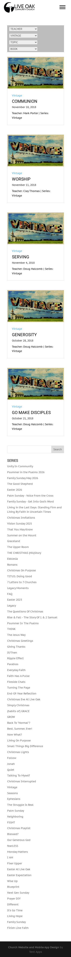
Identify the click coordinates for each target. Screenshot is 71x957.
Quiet (10, 769)
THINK (11, 629)
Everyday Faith (16, 670)
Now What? (14, 734)
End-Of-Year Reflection (21, 693)
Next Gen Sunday (18, 892)
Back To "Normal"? (18, 723)
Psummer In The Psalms (23, 623)
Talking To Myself (18, 775)
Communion (24, 101)
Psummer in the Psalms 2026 (25, 472)
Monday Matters (17, 851)
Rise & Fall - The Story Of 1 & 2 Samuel (32, 617)
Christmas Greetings (20, 641)
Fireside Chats (16, 682)
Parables (12, 664)
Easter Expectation (19, 875)
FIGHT (11, 822)
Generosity (24, 334)
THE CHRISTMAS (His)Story (24, 553)
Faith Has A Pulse (18, 676)
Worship (21, 179)
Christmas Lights (18, 752)
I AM (10, 857)
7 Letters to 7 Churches (22, 582)
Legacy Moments (18, 588)
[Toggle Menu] (62, 7)
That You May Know (20, 529)
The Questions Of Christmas (25, 611)
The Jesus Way (16, 635)
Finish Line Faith (18, 928)
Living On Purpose (19, 740)
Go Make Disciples (31, 412)
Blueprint (13, 887)
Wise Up (12, 881)
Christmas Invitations (21, 517)
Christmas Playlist (18, 828)
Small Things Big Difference (25, 746)
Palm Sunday (15, 810)
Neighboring (15, 816)
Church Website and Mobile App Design (33, 947)
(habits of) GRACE (18, 711)
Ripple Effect (15, 658)
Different (13, 904)
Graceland (13, 541)
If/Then (12, 652)
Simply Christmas (18, 705)
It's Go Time (15, 910)
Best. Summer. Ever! (19, 728)
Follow (11, 758)
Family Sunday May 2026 (22, 478)
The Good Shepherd (20, 484)
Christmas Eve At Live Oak (23, 699)
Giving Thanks (16, 646)
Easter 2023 (14, 599)
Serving (20, 257)
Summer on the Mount (21, 535)
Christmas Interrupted (21, 781)
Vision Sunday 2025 (19, 523)
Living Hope (15, 916)
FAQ (9, 594)
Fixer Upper (14, 863)
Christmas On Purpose (21, 570)
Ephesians (13, 799)
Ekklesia (12, 559)
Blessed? (13, 834)
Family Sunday (16, 922)
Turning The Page (18, 687)
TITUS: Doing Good (19, 576)
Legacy (11, 605)
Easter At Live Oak (18, 869)
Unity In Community (20, 466)
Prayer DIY (14, 898)
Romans (12, 564)
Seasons (12, 793)
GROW (11, 717)
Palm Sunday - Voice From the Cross (30, 495)
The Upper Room (18, 547)
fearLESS (12, 846)
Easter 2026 (14, 489)
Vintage (17, 95)
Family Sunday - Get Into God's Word (30, 501)
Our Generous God (18, 840)
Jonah (11, 764)
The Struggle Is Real (20, 805)
